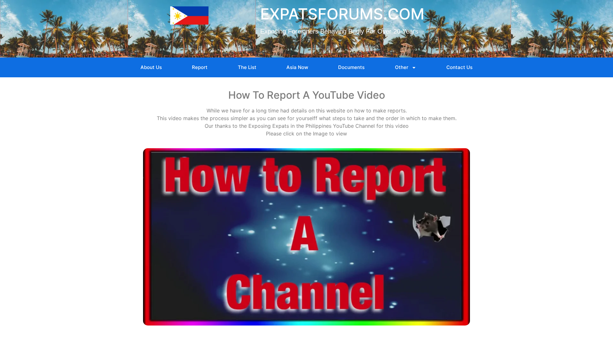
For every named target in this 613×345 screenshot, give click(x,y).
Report (200, 67)
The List (247, 67)
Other (401, 67)
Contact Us (459, 67)
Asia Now (297, 67)
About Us (151, 67)
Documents (351, 67)
